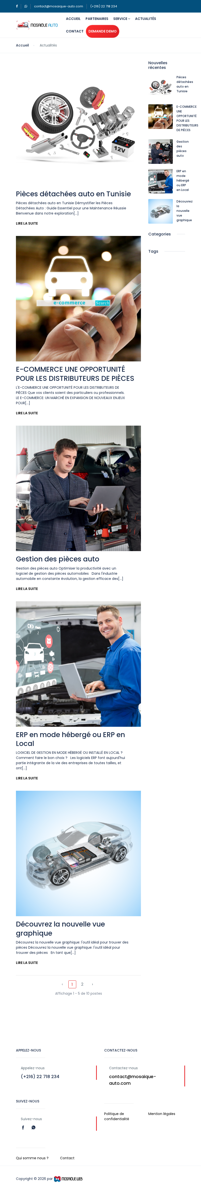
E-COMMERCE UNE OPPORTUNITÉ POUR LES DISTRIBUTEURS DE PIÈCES (75, 374)
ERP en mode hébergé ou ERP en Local (70, 739)
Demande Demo (102, 31)
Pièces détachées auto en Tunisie (73, 194)
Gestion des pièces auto (57, 559)
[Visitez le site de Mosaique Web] (68, 1178)
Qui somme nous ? (32, 1158)
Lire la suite (27, 223)
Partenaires (97, 18)
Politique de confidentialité (116, 1116)
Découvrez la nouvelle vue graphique (60, 928)
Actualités (145, 18)
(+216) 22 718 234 (103, 6)
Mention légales (161, 1113)
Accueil (73, 18)
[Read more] (23, 1127)
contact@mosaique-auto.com (58, 6)
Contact (75, 31)
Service (120, 18)
